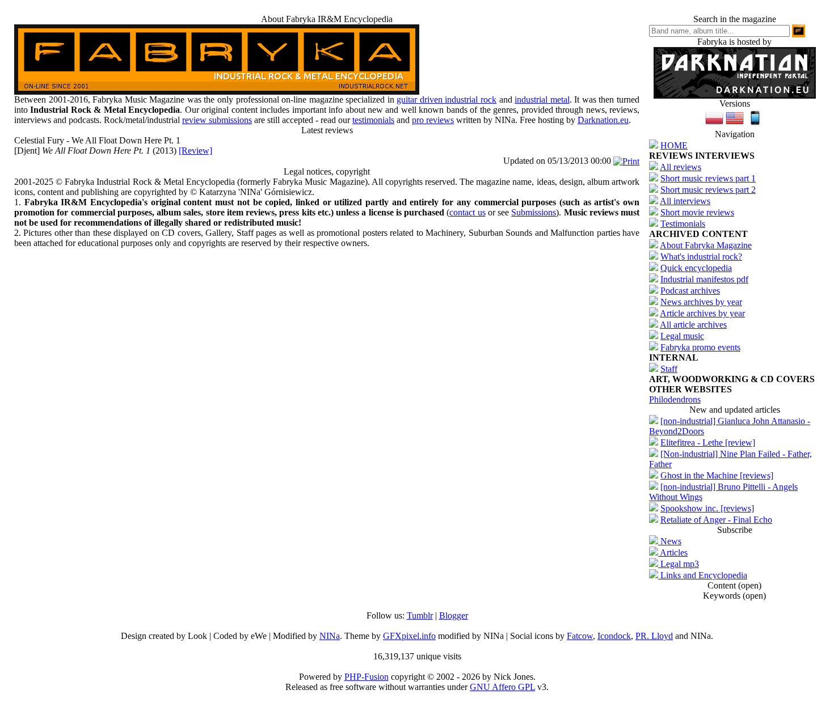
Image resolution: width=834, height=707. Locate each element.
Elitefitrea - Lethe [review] (707, 442)
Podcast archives (690, 290)
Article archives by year (702, 313)
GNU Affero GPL (502, 687)
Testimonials (682, 223)
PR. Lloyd (654, 636)
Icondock (614, 636)
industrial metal (542, 99)
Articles (673, 552)
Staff (668, 369)
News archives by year (701, 302)
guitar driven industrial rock (446, 99)
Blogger (453, 615)
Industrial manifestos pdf (704, 279)
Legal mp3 (678, 564)
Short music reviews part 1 (708, 178)
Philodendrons (675, 399)
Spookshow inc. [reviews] (707, 508)
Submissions (533, 212)
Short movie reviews (697, 212)
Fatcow (580, 636)
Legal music (682, 336)
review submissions (217, 120)
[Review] (195, 150)
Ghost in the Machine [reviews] (716, 475)
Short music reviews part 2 (708, 189)
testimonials (373, 120)
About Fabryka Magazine (706, 245)
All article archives (693, 324)
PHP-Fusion (366, 676)
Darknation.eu (603, 120)
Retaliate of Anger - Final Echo (716, 519)
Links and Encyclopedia (702, 575)
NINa (329, 636)
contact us (467, 212)
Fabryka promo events (700, 347)
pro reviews (433, 120)
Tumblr (420, 615)
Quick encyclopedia (696, 268)
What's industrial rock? (701, 256)
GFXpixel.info (409, 636)
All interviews (685, 201)
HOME (674, 145)
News (669, 541)
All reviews (680, 167)
